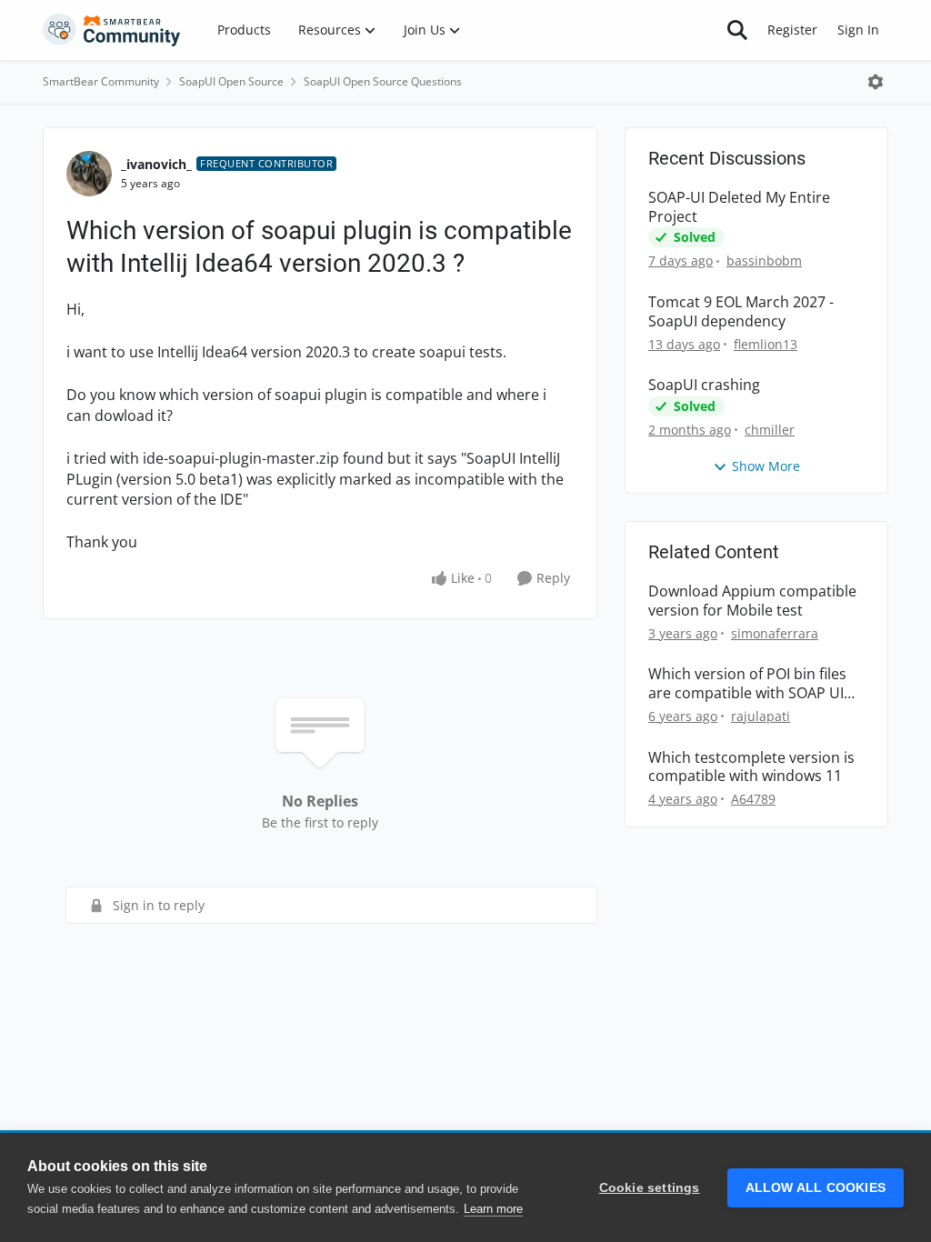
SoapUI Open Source (231, 81)
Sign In (858, 29)
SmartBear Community (101, 81)
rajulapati (760, 716)
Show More (766, 466)
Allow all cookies (816, 1188)
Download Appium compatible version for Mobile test (752, 601)
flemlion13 (765, 344)
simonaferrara (774, 633)
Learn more (493, 1209)
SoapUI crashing (704, 385)
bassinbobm (764, 260)
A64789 (753, 798)
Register (792, 29)
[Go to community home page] (112, 30)
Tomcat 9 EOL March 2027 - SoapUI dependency (741, 312)
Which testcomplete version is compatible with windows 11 (751, 767)
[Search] (737, 30)
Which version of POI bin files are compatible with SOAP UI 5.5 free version (747, 684)
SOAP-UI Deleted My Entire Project (739, 207)
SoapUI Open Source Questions (383, 81)
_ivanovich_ (156, 164)
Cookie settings (649, 1188)
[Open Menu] (875, 82)
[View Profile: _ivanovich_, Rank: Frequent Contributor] (89, 173)
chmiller (770, 429)
